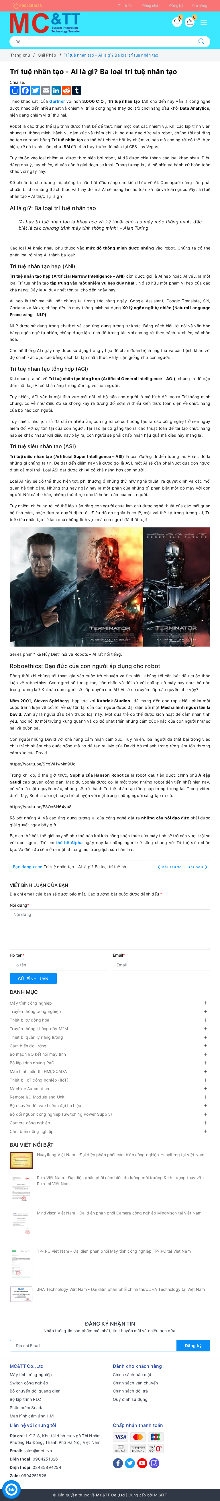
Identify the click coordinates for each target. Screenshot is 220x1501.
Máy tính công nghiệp (31, 1003)
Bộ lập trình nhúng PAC (32, 1062)
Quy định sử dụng (130, 1399)
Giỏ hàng (199, 5)
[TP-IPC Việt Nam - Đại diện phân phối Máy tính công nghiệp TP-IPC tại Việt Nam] (21, 1264)
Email (119, 955)
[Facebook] (118, 1463)
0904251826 (30, 5)
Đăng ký (176, 5)
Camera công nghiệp (30, 1122)
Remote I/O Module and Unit (37, 1096)
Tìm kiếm (125, 5)
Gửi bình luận (33, 978)
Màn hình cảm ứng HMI (32, 1415)
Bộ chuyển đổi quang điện (35, 1390)
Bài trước (172, 867)
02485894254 (47, 1467)
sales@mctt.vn (37, 1450)
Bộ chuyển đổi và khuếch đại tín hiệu (45, 1105)
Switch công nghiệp (29, 1382)
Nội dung (19, 905)
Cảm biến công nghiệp (32, 1131)
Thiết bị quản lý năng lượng (36, 1037)
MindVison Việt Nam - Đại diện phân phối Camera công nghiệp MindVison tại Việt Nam (119, 1212)
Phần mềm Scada (27, 1407)
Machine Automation (29, 1088)
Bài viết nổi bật (32, 1145)
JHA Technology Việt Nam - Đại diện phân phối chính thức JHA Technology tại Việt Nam (121, 1289)
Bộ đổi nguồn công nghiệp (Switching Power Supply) (61, 1114)
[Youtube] (142, 1463)
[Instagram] (154, 1463)
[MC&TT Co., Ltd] (45, 22)
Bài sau (195, 867)
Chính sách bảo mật (132, 1374)
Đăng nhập (151, 5)
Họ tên (17, 955)
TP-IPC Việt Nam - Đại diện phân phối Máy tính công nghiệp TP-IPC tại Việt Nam (114, 1251)
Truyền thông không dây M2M (39, 1028)
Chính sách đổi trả (130, 1390)
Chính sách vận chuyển (135, 1382)
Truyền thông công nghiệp (35, 1011)
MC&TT (160, 1495)
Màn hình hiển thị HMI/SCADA (38, 1071)
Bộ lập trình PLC (25, 1399)
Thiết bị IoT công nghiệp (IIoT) (39, 1080)
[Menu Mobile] (205, 22)
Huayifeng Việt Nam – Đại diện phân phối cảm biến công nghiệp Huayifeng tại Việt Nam (121, 1154)
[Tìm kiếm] (201, 41)
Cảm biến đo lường (28, 1045)
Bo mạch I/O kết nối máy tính (38, 1054)
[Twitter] (130, 1463)
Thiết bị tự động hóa (29, 1020)
